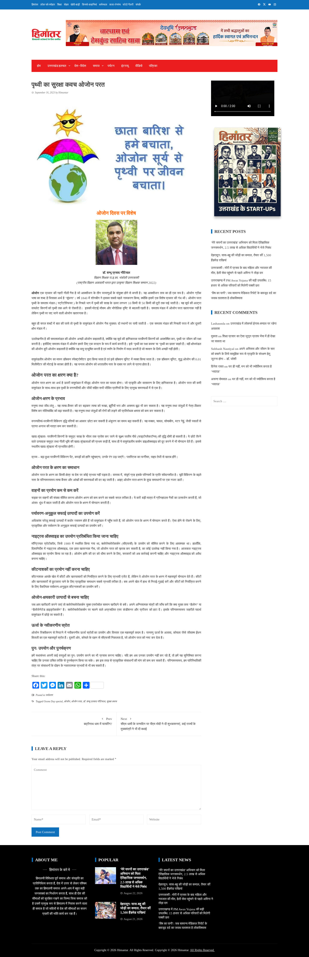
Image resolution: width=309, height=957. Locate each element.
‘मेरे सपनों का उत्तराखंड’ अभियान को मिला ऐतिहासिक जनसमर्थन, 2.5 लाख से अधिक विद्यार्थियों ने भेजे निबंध (134, 877)
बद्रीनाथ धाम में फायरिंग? (98, 721)
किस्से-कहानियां (89, 4)
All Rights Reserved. (202, 950)
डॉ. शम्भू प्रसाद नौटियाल (94, 701)
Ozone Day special (53, 701)
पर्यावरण (49, 695)
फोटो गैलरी (128, 4)
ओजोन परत (76, 701)
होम (39, 66)
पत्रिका (153, 66)
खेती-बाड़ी (75, 4)
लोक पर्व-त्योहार (47, 4)
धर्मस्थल (103, 4)
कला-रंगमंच (115, 4)
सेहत (66, 4)
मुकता (214, 336)
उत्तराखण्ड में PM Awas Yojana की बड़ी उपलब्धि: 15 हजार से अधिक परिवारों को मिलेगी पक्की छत (184, 913)
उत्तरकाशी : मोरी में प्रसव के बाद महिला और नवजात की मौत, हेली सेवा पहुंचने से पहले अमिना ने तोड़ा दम (185, 899)
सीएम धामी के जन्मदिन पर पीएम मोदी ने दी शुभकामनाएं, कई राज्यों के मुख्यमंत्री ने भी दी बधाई (158, 724)
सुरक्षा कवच (112, 701)
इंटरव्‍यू (125, 66)
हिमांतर (35, 4)
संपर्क (138, 4)
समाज (96, 66)
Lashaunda (218, 323)
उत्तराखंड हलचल (57, 66)
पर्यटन (111, 66)
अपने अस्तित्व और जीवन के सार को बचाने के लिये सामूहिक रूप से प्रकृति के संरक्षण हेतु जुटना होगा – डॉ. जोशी (243, 354)
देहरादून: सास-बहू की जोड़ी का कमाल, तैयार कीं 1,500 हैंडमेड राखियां (135, 908)
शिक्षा (59, 4)
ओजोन (67, 701)
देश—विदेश (80, 66)
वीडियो (138, 66)
